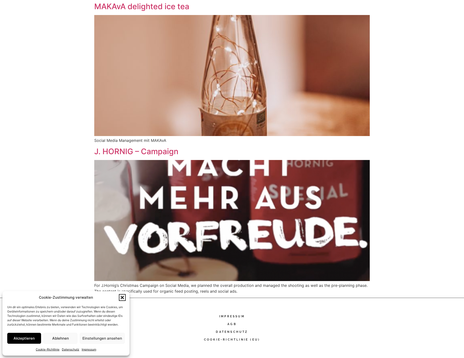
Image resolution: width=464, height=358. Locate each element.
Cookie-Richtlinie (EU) (232, 339)
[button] (122, 297)
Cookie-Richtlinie (47, 349)
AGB (232, 324)
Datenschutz (70, 349)
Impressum (89, 349)
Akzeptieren (24, 338)
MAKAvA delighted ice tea (141, 6)
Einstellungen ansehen (102, 338)
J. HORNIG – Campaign (136, 151)
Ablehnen (60, 338)
